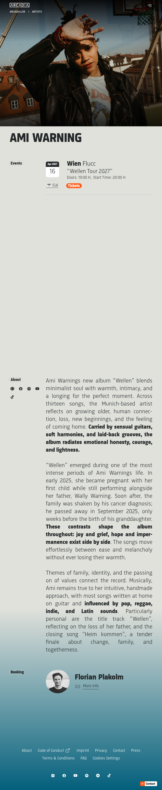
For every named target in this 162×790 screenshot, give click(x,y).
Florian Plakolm (99, 677)
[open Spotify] (86, 775)
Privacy (101, 751)
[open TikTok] (109, 775)
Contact (119, 751)
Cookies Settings (106, 758)
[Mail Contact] (77, 686)
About (27, 751)
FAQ (84, 758)
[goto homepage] (19, 5)
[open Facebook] (64, 775)
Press (135, 751)
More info (91, 686)
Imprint (83, 751)
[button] (149, 5)
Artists (37, 11)
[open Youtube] (75, 775)
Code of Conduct (51, 751)
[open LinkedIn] (98, 775)
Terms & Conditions (58, 758)
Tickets (74, 186)
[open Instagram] (53, 775)
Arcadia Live (18, 11)
